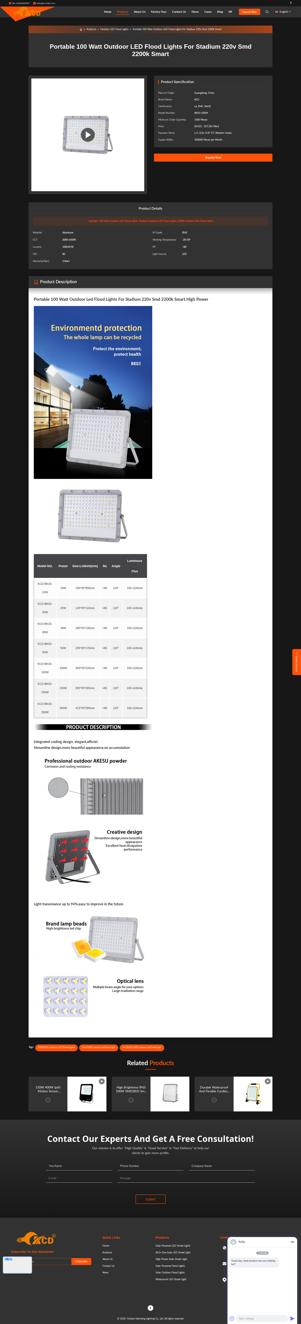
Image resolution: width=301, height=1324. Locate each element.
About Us (139, 11)
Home (107, 11)
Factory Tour (159, 11)
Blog (220, 11)
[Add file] (232, 1318)
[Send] (292, 1318)
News (195, 11)
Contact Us (179, 11)
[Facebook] (291, 3)
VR (230, 11)
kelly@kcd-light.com (46, 3)
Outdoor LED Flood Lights (114, 29)
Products (122, 11)
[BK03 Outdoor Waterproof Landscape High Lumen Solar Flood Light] (87, 134)
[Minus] (292, 1242)
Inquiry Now (249, 11)
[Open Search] (267, 11)
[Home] (81, 29)
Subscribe (81, 1261)
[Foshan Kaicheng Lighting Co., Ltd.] (28, 12)
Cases (208, 11)
